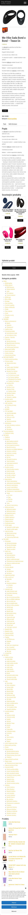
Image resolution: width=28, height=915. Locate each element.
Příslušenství (10, 327)
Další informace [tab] (13, 124)
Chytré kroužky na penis (13, 469)
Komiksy (10, 587)
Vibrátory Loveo (10, 387)
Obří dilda (9, 699)
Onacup (10, 501)
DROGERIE (6, 319)
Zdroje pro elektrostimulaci (13, 563)
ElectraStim (9, 553)
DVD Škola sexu (10, 639)
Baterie (8, 323)
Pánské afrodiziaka (11, 545)
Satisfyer (9, 427)
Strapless (9, 757)
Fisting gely (9, 595)
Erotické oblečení (9, 711)
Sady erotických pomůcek (11, 759)
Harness (9, 721)
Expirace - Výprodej (10, 337)
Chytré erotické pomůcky (11, 359)
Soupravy (9, 739)
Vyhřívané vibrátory (11, 815)
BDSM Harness (10, 287)
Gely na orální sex (11, 601)
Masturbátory (8, 479)
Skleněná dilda (10, 705)
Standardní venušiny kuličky (13, 775)
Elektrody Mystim (11, 555)
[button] (25, 888)
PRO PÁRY (6, 539)
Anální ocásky (10, 665)
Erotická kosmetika (10, 331)
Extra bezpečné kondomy (13, 445)
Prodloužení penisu (10, 523)
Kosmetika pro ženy (11, 335)
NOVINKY (7, 409)
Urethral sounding (11, 649)
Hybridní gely (10, 607)
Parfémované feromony (13, 347)
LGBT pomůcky (8, 403)
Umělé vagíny (8, 525)
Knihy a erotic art (9, 577)
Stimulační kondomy (12, 459)
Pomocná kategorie (8, 431)
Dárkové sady (10, 415)
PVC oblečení (10, 293)
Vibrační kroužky (11, 477)
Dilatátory (7, 437)
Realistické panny (11, 513)
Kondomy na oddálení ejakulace (14, 449)
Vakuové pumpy (9, 531)
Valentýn (9, 419)
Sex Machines (10, 571)
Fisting (8, 643)
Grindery (9, 569)
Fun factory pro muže (13, 375)
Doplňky (8, 719)
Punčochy (9, 733)
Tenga (8, 493)
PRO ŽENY (6, 655)
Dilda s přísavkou (11, 685)
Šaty (8, 735)
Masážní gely (10, 611)
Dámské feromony (11, 341)
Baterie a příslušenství (10, 321)
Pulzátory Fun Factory (13, 381)
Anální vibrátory (10, 671)
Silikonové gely (10, 619)
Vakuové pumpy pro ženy (11, 765)
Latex (8, 291)
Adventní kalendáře (11, 413)
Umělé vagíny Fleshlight (12, 367)
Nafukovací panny (9, 507)
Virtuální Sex (8, 653)
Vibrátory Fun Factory (12, 371)
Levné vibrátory (10, 793)
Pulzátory (9, 805)
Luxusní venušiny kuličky (13, 771)
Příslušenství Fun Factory (14, 379)
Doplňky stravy (8, 329)
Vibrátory (10, 385)
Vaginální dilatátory (11, 709)
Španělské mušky (11, 547)
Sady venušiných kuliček (13, 773)
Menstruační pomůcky (10, 745)
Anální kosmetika (11, 661)
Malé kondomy (10, 455)
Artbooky (10, 585)
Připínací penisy (9, 749)
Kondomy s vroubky (11, 453)
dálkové (9, 62)
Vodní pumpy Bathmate (12, 537)
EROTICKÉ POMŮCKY (9, 357)
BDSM (5, 281)
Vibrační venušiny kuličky (13, 783)
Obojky (6, 309)
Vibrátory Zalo (10, 395)
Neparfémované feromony (13, 343)
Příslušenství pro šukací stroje (14, 763)
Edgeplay (9, 641)
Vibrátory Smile (10, 389)
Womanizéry (8, 423)
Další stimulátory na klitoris (13, 425)
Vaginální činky (10, 779)
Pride (8, 407)
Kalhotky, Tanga (10, 723)
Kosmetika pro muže (12, 333)
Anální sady (9, 667)
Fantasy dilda (10, 687)
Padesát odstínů (9, 633)
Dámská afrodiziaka (11, 543)
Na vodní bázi (10, 615)
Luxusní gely (10, 609)
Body (8, 713)
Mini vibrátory (10, 799)
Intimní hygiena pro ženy (11, 743)
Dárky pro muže (10, 417)
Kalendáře (9, 579)
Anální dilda (9, 659)
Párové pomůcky (12, 118)
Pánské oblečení (9, 519)
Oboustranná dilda (11, 697)
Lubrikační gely (8, 589)
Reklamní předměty (11, 401)
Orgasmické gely (11, 617)
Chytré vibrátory (11, 787)
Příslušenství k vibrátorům (13, 803)
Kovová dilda (10, 693)
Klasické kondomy (11, 447)
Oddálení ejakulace (9, 517)
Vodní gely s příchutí (12, 627)
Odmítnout (14, 907)
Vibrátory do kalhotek (12, 811)
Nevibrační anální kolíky (12, 675)
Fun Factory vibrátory (13, 377)
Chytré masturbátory (12, 481)
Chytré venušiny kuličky (12, 769)
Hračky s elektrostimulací (13, 559)
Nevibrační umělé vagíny (13, 527)
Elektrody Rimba (11, 557)
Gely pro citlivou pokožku (13, 605)
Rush (8, 365)
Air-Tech (10, 495)
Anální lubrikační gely (12, 591)
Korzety (8, 725)
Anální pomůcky (9, 657)
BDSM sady (8, 297)
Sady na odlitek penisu (12, 703)
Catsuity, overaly (11, 715)
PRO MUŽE (6, 435)
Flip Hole (10, 499)
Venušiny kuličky (9, 767)
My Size (8, 457)
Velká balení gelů (11, 623)
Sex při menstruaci (10, 351)
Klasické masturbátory (12, 485)
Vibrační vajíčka (10, 781)
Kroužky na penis (9, 467)
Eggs (9, 497)
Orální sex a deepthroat (12, 645)
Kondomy (7, 439)
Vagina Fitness (10, 777)
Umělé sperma (10, 621)
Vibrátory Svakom (11, 393)
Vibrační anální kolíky (12, 679)
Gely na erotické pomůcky (13, 597)
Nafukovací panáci (11, 509)
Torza (8, 503)
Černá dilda (9, 683)
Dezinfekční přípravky (12, 593)
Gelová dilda (10, 689)
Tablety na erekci (11, 549)
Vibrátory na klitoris (11, 813)
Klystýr (8, 673)
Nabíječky (9, 325)
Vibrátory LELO (10, 383)
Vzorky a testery (9, 353)
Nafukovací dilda (11, 695)
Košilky (8, 727)
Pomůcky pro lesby (11, 405)
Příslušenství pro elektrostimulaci (15, 561)
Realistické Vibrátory (12, 807)
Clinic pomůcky (9, 303)
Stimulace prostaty (11, 677)
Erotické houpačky (9, 305)
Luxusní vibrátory (11, 795)
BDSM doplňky (8, 283)
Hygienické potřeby (10, 575)
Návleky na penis (9, 515)
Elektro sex (8, 551)
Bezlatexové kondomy (12, 443)
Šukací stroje (8, 761)
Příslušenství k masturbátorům (14, 491)
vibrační (5, 47)
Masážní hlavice (11, 797)
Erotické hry (8, 565)
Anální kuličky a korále (12, 663)
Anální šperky (10, 669)
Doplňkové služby (9, 433)
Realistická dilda (11, 701)
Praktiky (7, 637)
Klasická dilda (10, 691)
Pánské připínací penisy (12, 753)
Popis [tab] (4, 124)
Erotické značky (9, 361)
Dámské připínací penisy (13, 751)
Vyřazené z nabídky (11, 397)
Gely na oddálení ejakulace (13, 599)
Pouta (6, 313)
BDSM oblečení (8, 285)
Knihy (8, 581)
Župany (8, 741)
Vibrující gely (10, 625)
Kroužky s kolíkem (11, 475)
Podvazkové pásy (11, 731)
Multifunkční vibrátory (12, 801)
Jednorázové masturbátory (13, 483)
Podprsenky (10, 729)
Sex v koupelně (10, 647)
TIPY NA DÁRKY (9, 411)
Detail (5, 110)
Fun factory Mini (12, 373)
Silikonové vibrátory (11, 809)
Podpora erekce (9, 521)
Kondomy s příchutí (11, 451)
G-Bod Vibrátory (10, 789)
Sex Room (9, 573)
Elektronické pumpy (11, 533)
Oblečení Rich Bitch (11, 363)
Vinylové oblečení (11, 295)
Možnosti (14, 911)
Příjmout (14, 902)
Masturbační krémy (11, 613)
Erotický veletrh (9, 399)
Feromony (7, 339)
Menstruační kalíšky (10, 349)
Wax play (9, 651)
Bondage (7, 301)
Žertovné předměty (11, 421)
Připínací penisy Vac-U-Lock (13, 755)
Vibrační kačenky (11, 369)
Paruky (6, 747)
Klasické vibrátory (11, 791)
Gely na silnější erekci (12, 603)
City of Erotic (6, 2)
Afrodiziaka (8, 541)
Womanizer (9, 429)
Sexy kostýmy (10, 737)
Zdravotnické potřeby (10, 355)
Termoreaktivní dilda (12, 707)
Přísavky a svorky (9, 315)
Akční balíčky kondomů (12, 441)
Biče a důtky (8, 299)
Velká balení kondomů (12, 463)
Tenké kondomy (11, 461)
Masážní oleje (8, 629)
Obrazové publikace (11, 583)
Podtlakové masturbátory (13, 489)
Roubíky (7, 317)
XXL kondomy (10, 465)
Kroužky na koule (11, 473)
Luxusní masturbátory (12, 487)
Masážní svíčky (9, 631)
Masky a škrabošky (10, 307)
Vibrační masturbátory (12, 505)
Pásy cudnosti (8, 311)
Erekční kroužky (10, 471)
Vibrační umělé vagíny (12, 529)
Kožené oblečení (11, 289)
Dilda (6, 681)
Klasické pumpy (10, 535)
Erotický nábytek (9, 567)
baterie (14, 71)
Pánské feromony (11, 345)
